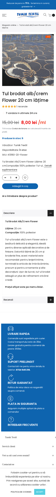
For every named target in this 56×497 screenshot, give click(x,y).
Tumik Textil (20, 145)
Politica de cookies (21, 492)
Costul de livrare (19, 128)
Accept (39, 492)
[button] (9, 106)
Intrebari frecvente (23, 425)
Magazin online (9, 25)
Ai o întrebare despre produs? (19, 196)
